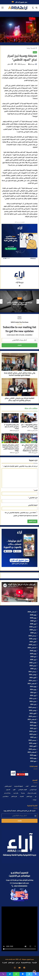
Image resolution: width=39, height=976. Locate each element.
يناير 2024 (33, 704)
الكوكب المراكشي (22, 789)
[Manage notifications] (34, 971)
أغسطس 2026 (32, 612)
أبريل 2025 (33, 660)
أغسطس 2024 (32, 683)
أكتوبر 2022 (33, 746)
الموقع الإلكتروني (32, 505)
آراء (19, 298)
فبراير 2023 (33, 734)
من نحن (18, 962)
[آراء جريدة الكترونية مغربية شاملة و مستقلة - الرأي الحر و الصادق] (17, 8)
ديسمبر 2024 (32, 672)
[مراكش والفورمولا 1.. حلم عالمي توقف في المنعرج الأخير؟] (28, 418)
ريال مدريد (15, 793)
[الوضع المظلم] (33, 8)
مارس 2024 (32, 698)
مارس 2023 (32, 731)
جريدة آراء (32, 64)
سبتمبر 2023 (32, 716)
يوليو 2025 (33, 651)
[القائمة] (3, 8)
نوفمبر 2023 (32, 710)
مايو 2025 (33, 657)
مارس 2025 (32, 663)
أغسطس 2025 (32, 648)
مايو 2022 (33, 761)
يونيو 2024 (33, 689)
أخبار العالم (33, 786)
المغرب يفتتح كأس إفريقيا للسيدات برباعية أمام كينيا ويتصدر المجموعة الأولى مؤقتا (10, 448)
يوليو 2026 (33, 615)
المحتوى (8, 789)
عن (35, 796)
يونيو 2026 (33, 618)
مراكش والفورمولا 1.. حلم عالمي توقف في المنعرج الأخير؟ (29, 426)
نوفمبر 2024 (32, 675)
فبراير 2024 (33, 701)
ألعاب (27, 786)
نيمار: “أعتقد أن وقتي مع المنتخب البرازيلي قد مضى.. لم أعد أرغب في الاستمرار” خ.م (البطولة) (29, 448)
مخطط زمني (5, 796)
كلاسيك (22, 796)
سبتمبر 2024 (32, 681)
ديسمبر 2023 (32, 707)
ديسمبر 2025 (32, 636)
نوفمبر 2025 (32, 639)
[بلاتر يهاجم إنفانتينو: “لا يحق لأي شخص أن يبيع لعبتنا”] (10, 418)
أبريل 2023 (33, 728)
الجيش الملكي (8, 786)
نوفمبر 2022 (32, 743)
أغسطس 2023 (32, 719)
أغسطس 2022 (32, 752)
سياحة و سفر (7, 793)
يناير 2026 (33, 633)
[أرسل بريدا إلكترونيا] (29, 64)
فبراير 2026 (33, 630)
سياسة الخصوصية (26, 962)
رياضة (28, 48)
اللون (14, 789)
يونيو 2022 (33, 758)
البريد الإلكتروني (32, 498)
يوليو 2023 (33, 722)
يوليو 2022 (33, 755)
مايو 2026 (33, 621)
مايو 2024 (33, 692)
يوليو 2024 (33, 686)
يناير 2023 (33, 737)
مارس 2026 (32, 627)
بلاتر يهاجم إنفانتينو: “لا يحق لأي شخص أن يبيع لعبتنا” (11, 426)
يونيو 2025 (33, 654)
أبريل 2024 (33, 695)
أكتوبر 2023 (33, 713)
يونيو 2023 (33, 725)
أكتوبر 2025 (33, 642)
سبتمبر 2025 (32, 645)
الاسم (35, 490)
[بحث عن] (37, 8)
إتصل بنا (4, 962)
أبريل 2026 (33, 624)
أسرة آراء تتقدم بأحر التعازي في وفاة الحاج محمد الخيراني (19, 303)
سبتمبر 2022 (32, 749)
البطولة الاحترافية (18, 786)
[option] (19, 301)
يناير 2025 (33, 669)
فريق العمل (29, 796)
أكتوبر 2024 (33, 678)
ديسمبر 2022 (32, 740)
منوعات (34, 800)
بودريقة (23, 793)
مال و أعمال (14, 796)
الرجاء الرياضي (33, 789)
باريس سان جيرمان (32, 793)
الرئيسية (33, 48)
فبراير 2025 (33, 666)
